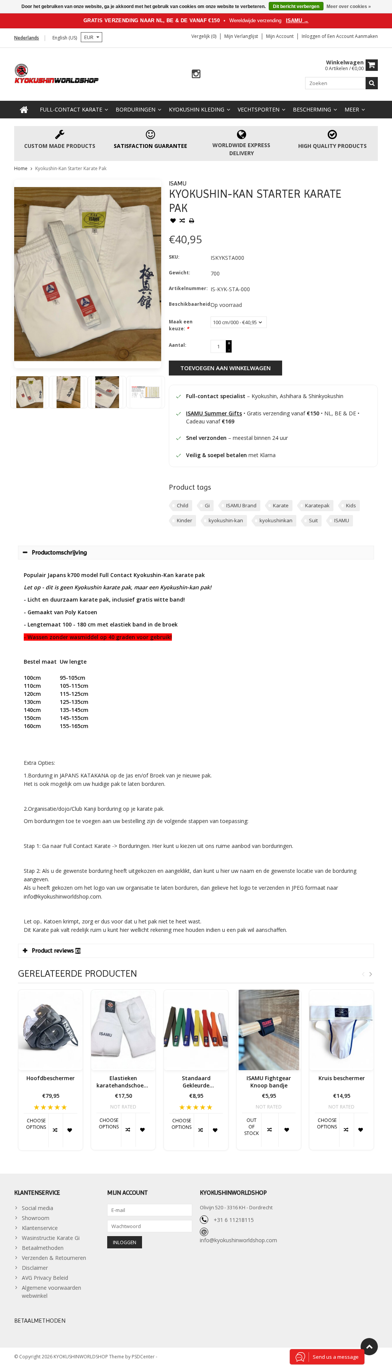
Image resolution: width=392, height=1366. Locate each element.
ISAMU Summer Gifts (214, 413)
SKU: (174, 257)
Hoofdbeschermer (50, 1078)
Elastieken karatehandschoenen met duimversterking (123, 1082)
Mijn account (280, 36)
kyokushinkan (276, 520)
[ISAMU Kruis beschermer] (341, 1030)
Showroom (35, 1218)
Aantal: (177, 345)
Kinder (184, 520)
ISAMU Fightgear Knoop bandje (269, 1082)
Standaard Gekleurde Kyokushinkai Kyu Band (196, 1082)
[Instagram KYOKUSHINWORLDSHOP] (196, 74)
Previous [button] (362, 974)
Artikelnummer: (188, 288)
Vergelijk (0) (203, 36)
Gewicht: (179, 272)
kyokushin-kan (226, 520)
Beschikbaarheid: (188, 304)
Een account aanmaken (352, 36)
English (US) (64, 37)
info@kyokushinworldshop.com (238, 1240)
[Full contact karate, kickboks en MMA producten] (57, 72)
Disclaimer (35, 1267)
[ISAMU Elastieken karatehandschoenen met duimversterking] (123, 1030)
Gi (207, 505)
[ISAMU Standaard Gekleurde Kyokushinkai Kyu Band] (196, 1030)
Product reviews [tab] (56, 950)
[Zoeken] (372, 83)
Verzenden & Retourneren (54, 1257)
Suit (313, 520)
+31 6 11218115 (234, 1219)
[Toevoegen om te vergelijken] (182, 221)
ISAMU (177, 183)
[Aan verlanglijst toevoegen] (173, 221)
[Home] (24, 109)
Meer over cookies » (349, 6)
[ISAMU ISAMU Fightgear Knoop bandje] (269, 1030)
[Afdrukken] (191, 221)
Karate (281, 505)
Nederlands (26, 37)
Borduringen (135, 109)
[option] (29, 392)
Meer (352, 109)
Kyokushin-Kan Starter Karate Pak (70, 168)
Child (182, 505)
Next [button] (370, 974)
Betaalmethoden (43, 1247)
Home (21, 168)
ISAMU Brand (241, 505)
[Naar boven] (369, 1346)
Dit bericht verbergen (296, 6)
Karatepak (317, 505)
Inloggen (312, 36)
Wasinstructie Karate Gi (51, 1237)
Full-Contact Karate (71, 109)
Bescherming (312, 109)
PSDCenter (144, 1356)
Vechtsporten (258, 109)
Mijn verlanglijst (241, 36)
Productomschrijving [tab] (59, 552)
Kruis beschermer (341, 1078)
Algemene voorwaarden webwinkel (51, 1291)
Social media (37, 1208)
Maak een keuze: (181, 325)
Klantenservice (40, 1228)
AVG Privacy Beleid (45, 1277)
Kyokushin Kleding (196, 109)
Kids (351, 505)
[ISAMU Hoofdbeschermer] (50, 1030)
